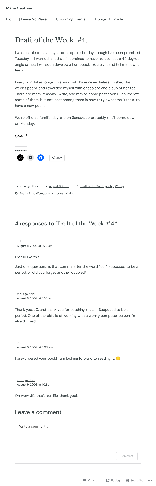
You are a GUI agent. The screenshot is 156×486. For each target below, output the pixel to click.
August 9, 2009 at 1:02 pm (34, 384)
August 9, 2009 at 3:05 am (35, 347)
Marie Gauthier (19, 8)
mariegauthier (26, 294)
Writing (119, 186)
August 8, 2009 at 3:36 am (35, 298)
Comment (126, 456)
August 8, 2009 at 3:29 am (35, 246)
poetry (109, 186)
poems (49, 193)
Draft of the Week (92, 186)
